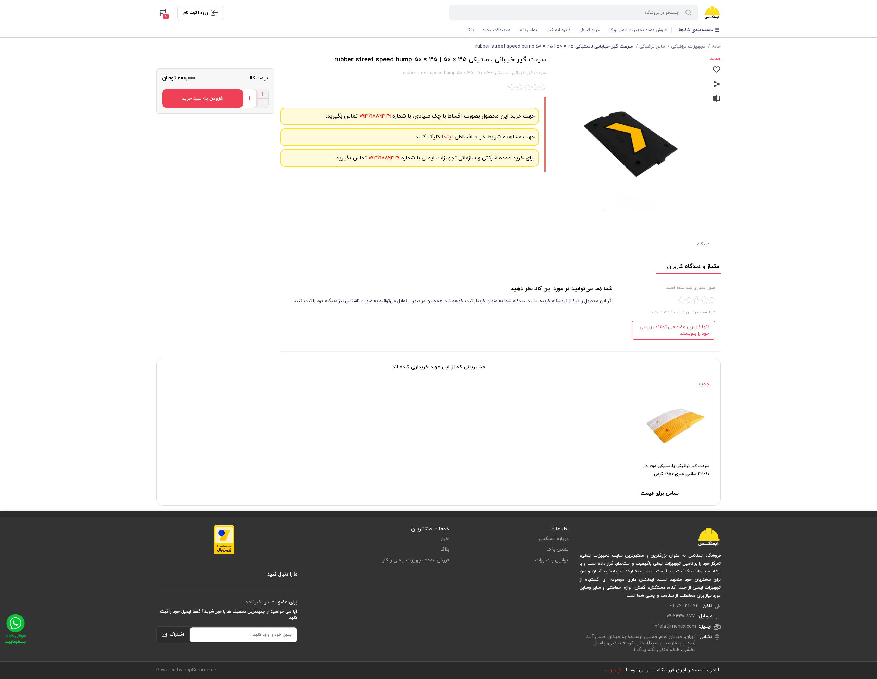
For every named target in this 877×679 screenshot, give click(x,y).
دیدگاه (703, 244)
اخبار (444, 538)
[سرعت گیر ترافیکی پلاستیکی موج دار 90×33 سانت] (675, 424)
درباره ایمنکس (557, 30)
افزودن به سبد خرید (202, 98)
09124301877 (681, 616)
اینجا (446, 137)
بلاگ (470, 30)
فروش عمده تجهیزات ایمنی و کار (637, 30)
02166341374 (684, 606)
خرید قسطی (589, 30)
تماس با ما (528, 30)
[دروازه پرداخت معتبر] (224, 539)
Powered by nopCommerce (186, 670)
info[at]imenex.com (675, 626)
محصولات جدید (496, 30)
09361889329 (374, 116)
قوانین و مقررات (552, 560)
